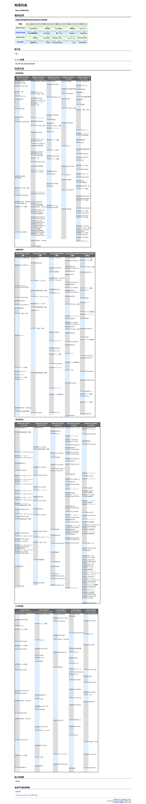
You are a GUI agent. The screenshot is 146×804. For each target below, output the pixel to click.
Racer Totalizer (119, 801)
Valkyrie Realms (20, 27)
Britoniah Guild (20, 37)
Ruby (121, 802)
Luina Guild (20, 42)
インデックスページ (22, 795)
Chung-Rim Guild (20, 32)
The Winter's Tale (126, 799)
